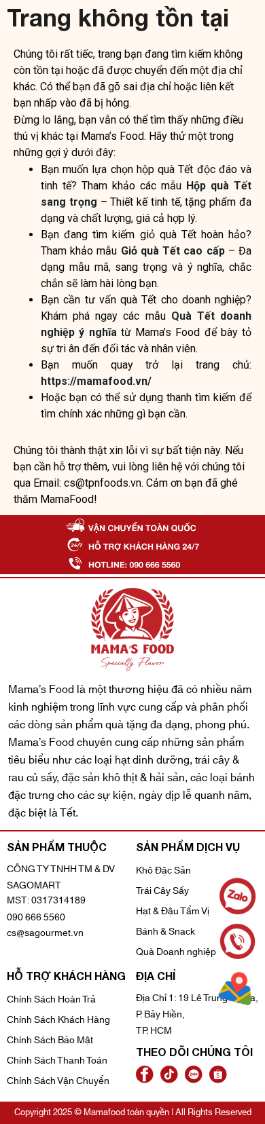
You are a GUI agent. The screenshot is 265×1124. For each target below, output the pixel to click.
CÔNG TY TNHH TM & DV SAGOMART (61, 878)
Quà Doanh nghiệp (176, 952)
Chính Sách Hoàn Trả (51, 1000)
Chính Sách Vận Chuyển (58, 1081)
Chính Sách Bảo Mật (50, 1040)
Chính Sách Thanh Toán (57, 1061)
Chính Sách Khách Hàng (58, 1020)
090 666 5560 (36, 917)
